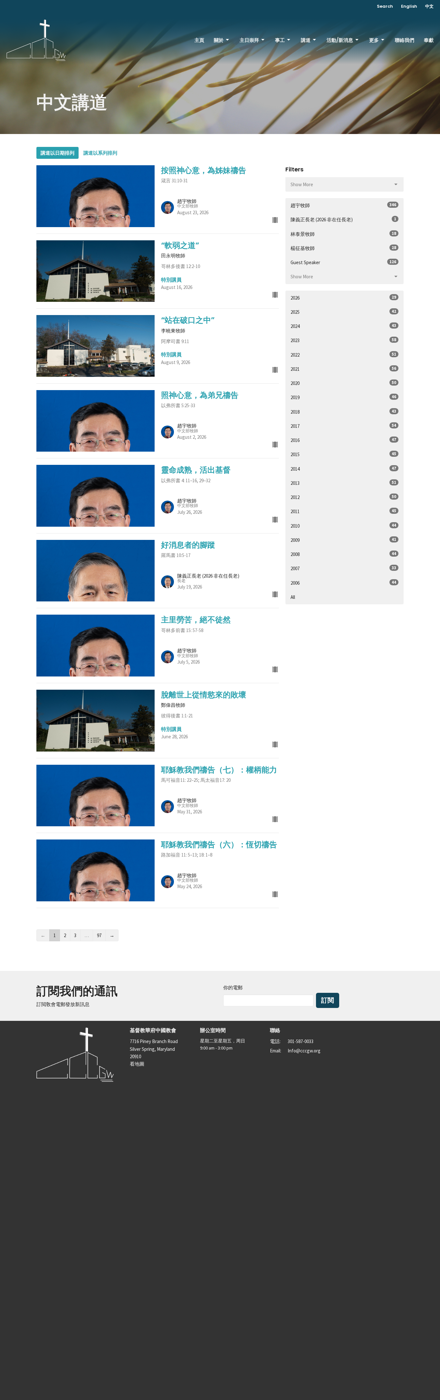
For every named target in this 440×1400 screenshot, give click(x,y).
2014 (343, 468)
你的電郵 (233, 987)
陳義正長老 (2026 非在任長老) (343, 219)
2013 (343, 483)
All (293, 597)
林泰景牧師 (343, 234)
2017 (343, 426)
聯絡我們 (404, 40)
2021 (343, 369)
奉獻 (429, 40)
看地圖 (137, 1064)
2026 (343, 297)
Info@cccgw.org (304, 1051)
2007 (343, 568)
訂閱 (327, 1000)
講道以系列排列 (100, 153)
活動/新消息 (340, 40)
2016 (343, 440)
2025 (343, 312)
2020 (343, 383)
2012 (343, 497)
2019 (343, 397)
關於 (219, 40)
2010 (343, 526)
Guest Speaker (343, 262)
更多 (374, 40)
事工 (280, 40)
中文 (429, 6)
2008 (343, 554)
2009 (343, 540)
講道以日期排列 (57, 153)
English (409, 6)
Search (385, 6)
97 (99, 935)
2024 (343, 326)
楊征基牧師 (343, 248)
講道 (306, 40)
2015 (343, 454)
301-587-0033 (300, 1041)
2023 (343, 340)
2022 (343, 354)
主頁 (199, 40)
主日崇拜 (249, 40)
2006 (343, 583)
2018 (343, 411)
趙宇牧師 (343, 205)
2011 (343, 511)
